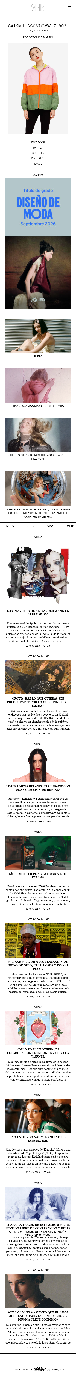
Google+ (6, 1375)
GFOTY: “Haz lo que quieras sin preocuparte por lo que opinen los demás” (38, 702)
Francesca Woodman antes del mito (38, 406)
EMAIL (38, 164)
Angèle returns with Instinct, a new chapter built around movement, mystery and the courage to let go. (38, 513)
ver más (47, 646)
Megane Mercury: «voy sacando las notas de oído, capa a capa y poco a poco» (38, 966)
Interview (33, 656)
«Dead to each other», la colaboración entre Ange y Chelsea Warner (38, 1053)
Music (38, 537)
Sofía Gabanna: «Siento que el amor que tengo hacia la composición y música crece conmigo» (38, 1316)
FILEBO (38, 356)
